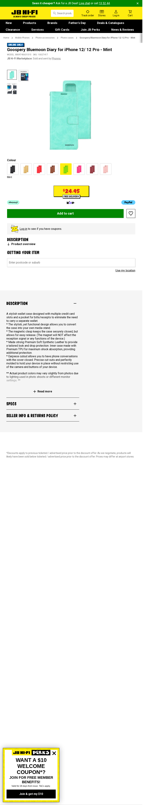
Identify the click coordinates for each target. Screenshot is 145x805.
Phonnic (56, 58)
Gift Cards (62, 29)
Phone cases (67, 38)
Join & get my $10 (31, 794)
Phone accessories (45, 38)
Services (37, 29)
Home (6, 38)
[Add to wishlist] (130, 213)
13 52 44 (104, 3)
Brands (52, 23)
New (9, 23)
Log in (23, 229)
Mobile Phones (22, 38)
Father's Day (77, 23)
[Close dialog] (54, 765)
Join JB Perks (90, 29)
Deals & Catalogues (110, 23)
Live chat (84, 3)
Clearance (13, 29)
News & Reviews (122, 29)
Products (29, 23)
